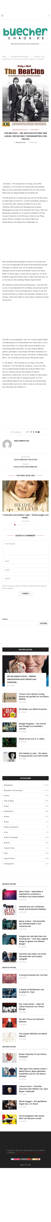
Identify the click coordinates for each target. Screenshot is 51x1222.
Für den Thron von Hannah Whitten (31, 1020)
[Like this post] (28, 432)
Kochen (26, 816)
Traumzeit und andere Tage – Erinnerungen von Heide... (25, 516)
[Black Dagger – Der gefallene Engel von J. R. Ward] (9, 1105)
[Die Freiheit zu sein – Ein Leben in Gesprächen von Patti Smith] (9, 757)
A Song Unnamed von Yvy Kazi (33, 975)
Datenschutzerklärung (30, 1153)
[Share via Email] (38, 432)
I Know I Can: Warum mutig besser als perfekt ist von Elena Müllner (34, 696)
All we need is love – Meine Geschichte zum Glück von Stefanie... (21, 679)
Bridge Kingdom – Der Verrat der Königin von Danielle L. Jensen (32, 726)
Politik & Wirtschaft (26, 837)
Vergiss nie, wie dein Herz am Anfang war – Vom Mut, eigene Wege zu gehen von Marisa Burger (33, 940)
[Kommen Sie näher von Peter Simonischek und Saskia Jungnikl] (9, 957)
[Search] (48, 15)
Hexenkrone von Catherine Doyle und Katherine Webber (32, 907)
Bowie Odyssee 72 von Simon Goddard (32, 1055)
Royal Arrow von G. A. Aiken (31, 739)
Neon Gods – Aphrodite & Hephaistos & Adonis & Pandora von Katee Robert (31, 894)
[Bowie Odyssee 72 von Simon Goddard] (9, 1058)
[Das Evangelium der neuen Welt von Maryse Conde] (9, 1119)
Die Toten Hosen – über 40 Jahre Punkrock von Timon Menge (31, 1006)
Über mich (41, 1153)
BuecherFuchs (21, 142)
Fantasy (26, 795)
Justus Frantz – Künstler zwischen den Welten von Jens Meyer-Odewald (33, 1089)
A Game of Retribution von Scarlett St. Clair (31, 990)
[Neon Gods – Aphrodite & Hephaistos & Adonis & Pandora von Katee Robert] (9, 895)
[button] (4, 503)
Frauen (26, 806)
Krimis (26, 822)
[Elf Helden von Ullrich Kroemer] (9, 713)
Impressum (19, 1153)
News (26, 832)
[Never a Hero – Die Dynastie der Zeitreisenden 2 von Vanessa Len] (9, 925)
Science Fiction (26, 848)
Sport (26, 853)
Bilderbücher (26, 785)
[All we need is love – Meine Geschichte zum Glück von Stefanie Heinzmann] (25, 670)
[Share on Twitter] (33, 432)
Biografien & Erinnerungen (20, 56)
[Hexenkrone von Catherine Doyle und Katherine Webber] (9, 910)
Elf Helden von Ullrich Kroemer (33, 709)
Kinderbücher (26, 811)
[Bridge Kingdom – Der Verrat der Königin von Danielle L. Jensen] (9, 727)
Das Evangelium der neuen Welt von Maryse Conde (31, 1117)
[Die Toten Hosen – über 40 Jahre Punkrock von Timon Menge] (9, 1007)
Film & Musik (26, 801)
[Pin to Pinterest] (36, 432)
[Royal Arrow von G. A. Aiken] (9, 742)
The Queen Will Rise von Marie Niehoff (33, 1034)
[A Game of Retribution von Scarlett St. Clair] (9, 993)
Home (4, 56)
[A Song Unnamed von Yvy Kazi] (9, 978)
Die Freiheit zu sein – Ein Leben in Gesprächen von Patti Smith (33, 754)
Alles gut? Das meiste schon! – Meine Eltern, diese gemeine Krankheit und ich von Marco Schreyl (33, 1072)
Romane (26, 842)
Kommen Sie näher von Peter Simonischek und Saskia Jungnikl (32, 956)
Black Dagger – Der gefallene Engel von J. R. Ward (33, 1102)
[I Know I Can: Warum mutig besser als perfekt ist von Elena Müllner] (9, 697)
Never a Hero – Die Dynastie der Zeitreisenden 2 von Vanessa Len (32, 923)
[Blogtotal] (35, 1159)
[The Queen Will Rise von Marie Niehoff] (9, 1037)
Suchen (5, 619)
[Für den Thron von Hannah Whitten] (9, 1023)
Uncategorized (26, 863)
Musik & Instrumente (26, 827)
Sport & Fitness (26, 858)
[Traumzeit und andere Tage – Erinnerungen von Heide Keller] (25, 496)
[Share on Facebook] (31, 432)
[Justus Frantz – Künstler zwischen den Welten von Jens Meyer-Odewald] (9, 1090)
